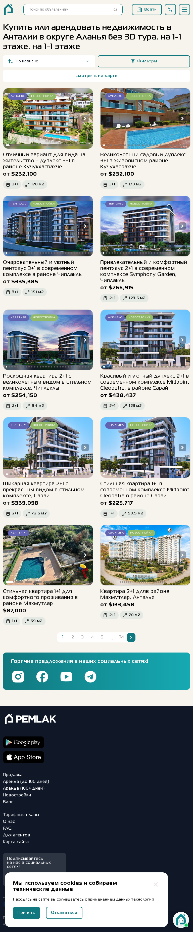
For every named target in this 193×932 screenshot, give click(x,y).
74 (121, 637)
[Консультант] (181, 920)
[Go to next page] (131, 637)
